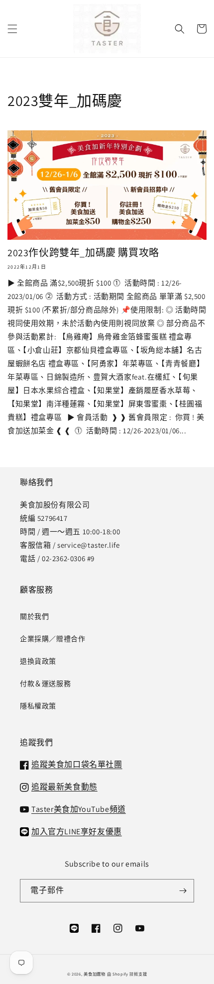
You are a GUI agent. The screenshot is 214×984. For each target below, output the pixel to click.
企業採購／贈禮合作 (52, 638)
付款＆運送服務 (45, 683)
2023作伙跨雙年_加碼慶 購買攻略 (83, 252)
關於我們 (34, 616)
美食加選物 (95, 974)
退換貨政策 (38, 661)
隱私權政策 (38, 705)
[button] (12, 29)
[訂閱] (183, 890)
